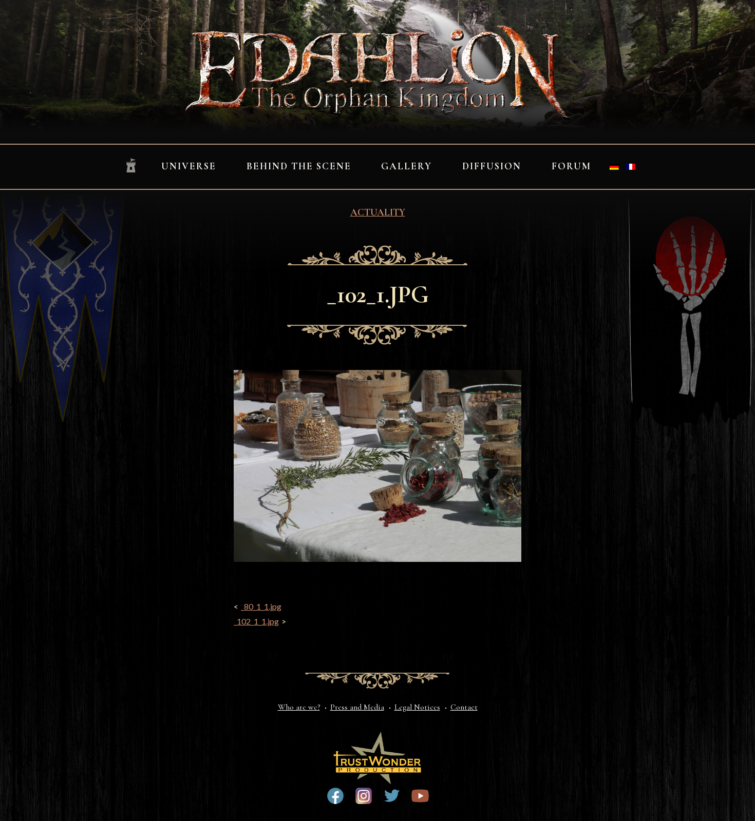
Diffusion (491, 166)
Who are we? (299, 707)
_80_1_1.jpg (261, 606)
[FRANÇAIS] (631, 167)
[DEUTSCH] (614, 167)
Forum (571, 166)
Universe (188, 166)
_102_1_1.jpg (256, 621)
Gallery (406, 166)
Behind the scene (299, 166)
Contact (464, 707)
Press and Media (357, 707)
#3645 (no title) (420, 796)
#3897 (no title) (363, 796)
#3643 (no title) (335, 796)
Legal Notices (417, 707)
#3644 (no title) (392, 796)
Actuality (377, 212)
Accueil (131, 166)
